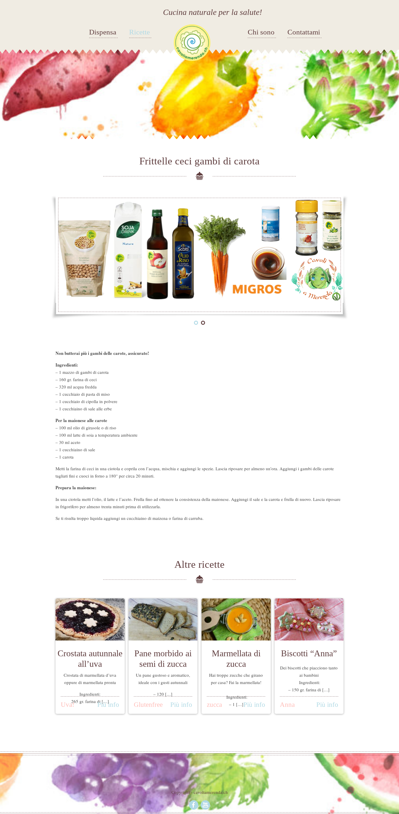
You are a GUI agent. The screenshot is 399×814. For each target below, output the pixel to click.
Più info (108, 704)
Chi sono (261, 32)
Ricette (139, 32)
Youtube (205, 805)
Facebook (193, 805)
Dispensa (102, 32)
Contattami (303, 32)
